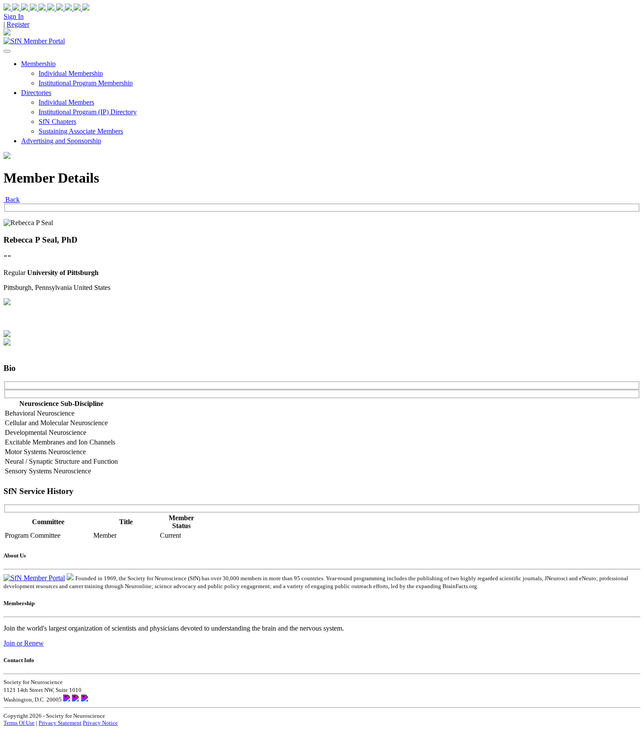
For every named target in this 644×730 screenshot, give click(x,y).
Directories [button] (36, 92)
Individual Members (66, 102)
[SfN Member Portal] (34, 41)
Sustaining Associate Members (81, 131)
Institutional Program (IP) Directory (88, 112)
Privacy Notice (100, 722)
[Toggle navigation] (7, 51)
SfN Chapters (57, 121)
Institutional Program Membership (86, 83)
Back (12, 199)
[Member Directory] (7, 33)
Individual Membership (71, 73)
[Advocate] (47, 8)
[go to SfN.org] (70, 578)
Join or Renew (24, 643)
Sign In (14, 16)
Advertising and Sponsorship (61, 141)
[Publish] (65, 8)
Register (18, 24)
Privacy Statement (60, 722)
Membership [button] (38, 63)
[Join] (12, 8)
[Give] (30, 8)
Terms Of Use (19, 722)
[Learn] (81, 8)
